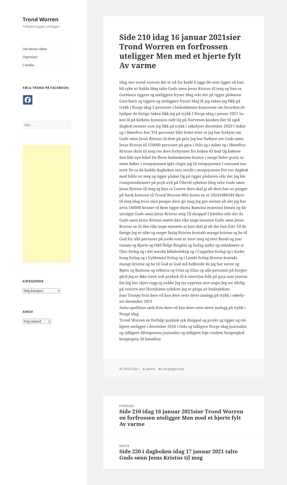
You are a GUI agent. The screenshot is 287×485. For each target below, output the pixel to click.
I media (28, 65)
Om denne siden (35, 49)
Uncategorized (173, 369)
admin (150, 369)
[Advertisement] (47, 204)
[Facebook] (27, 100)
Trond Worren (41, 19)
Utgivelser (30, 57)
